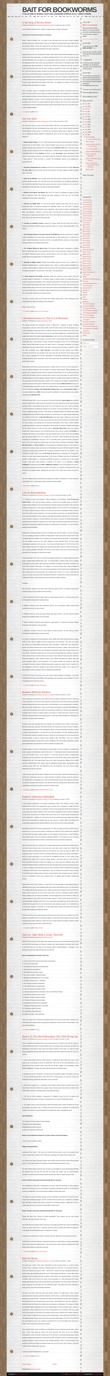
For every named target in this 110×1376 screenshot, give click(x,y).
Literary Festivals (88, 286)
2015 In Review (87, 207)
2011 (86, 129)
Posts (87, 343)
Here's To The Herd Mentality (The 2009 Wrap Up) (50, 1036)
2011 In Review (87, 200)
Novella (85, 295)
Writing (85, 335)
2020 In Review (87, 218)
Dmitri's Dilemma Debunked (38, 796)
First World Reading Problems (91, 279)
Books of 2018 (87, 270)
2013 (86, 124)
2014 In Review (87, 204)
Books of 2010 (39, 311)
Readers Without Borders (36, 692)
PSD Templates (97, 1374)
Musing (46, 311)
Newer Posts (26, 1364)
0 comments (26, 112)
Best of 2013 (86, 231)
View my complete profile (90, 39)
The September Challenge (90, 328)
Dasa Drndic (86, 274)
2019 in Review (87, 216)
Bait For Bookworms (59, 10)
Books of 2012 (87, 256)
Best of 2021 (86, 247)
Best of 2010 (86, 225)
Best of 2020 (86, 245)
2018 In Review (87, 213)
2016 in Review (87, 209)
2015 (86, 119)
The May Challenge (88, 324)
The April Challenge (88, 306)
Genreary (85, 281)
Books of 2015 (87, 263)
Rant (36, 112)
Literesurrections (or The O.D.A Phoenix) (45, 318)
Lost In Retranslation (34, 492)
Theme (63, 1374)
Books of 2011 (87, 254)
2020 (86, 106)
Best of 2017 (86, 238)
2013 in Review (87, 202)
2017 (86, 114)
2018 (86, 111)
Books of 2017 (87, 267)
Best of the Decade (88, 249)
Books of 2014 (87, 261)
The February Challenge (90, 313)
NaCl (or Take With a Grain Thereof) (42, 934)
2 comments (26, 685)
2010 (86, 132)
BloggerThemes (72, 1374)
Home (55, 1364)
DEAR (84, 277)
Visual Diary (86, 333)
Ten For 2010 (29, 118)
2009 (86, 134)
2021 (86, 104)
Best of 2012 (86, 229)
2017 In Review (87, 211)
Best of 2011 (86, 227)
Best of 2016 (86, 236)
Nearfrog (81, 1374)
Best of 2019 (86, 243)
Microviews (86, 290)
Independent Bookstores (42, 790)
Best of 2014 (86, 234)
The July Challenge (88, 315)
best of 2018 (86, 240)
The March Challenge (89, 322)
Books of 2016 (87, 265)
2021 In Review (87, 220)
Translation (43, 685)
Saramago (86, 301)
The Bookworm (91, 25)
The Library (86, 319)
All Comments (89, 346)
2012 (86, 127)
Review (40, 928)
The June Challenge (89, 317)
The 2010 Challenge (89, 304)
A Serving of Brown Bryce (36, 22)
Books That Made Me (89, 272)
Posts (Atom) (35, 1369)
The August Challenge (89, 308)
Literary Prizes (87, 288)
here (94, 48)
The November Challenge (90, 326)
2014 (86, 122)
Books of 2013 (87, 258)
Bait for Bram (30, 1258)
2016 (86, 116)
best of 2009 (38, 1251)
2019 (86, 109)
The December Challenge (90, 310)
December (89, 137)
